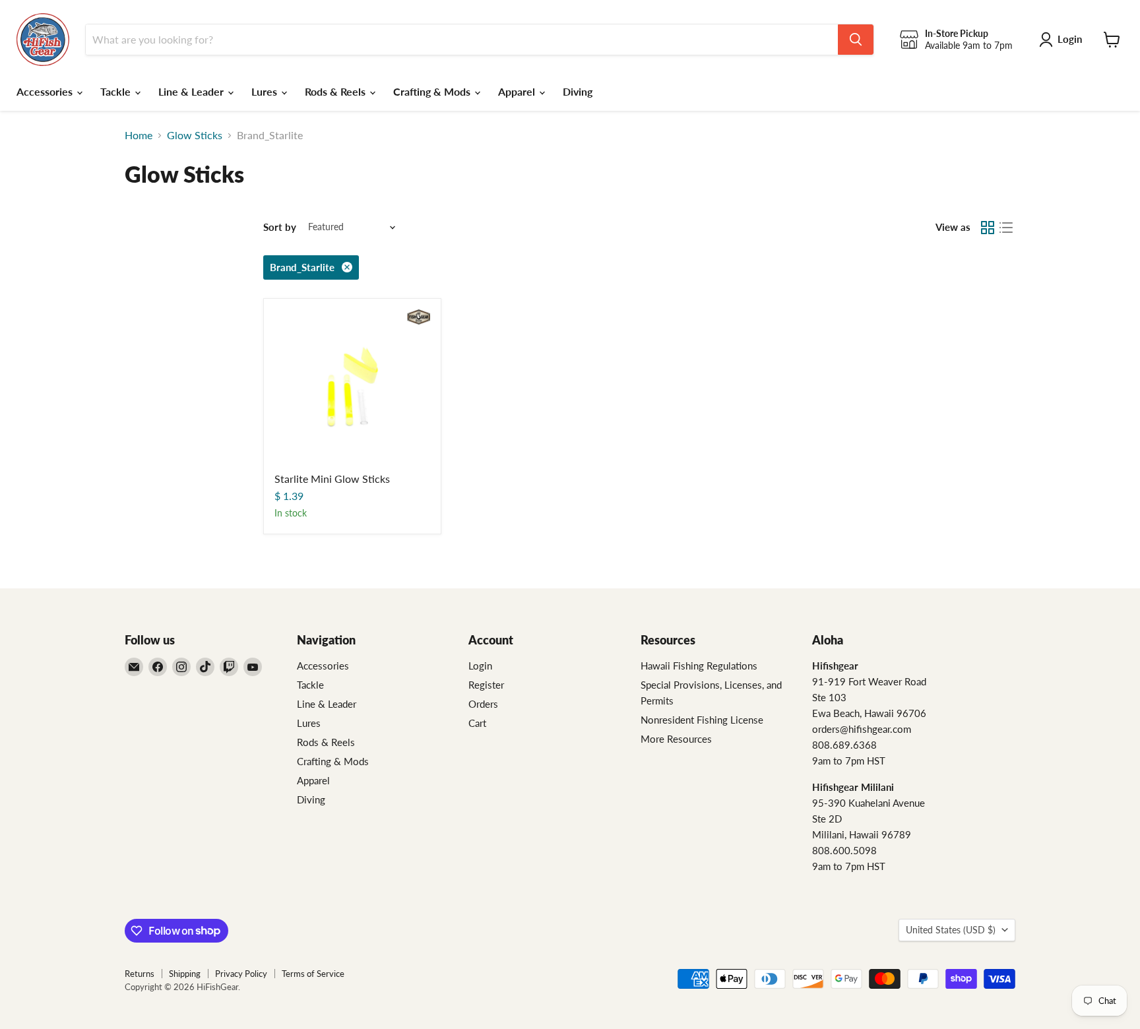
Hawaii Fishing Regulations (699, 665)
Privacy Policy (241, 973)
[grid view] (987, 227)
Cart (477, 723)
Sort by (279, 227)
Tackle (116, 91)
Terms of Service (313, 973)
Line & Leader (192, 91)
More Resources (676, 739)
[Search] (855, 39)
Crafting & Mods (433, 91)
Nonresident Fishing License (702, 720)
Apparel (518, 91)
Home (138, 135)
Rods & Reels (336, 91)
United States (951, 929)
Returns (139, 973)
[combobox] (462, 39)
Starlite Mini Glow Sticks (332, 478)
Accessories (45, 91)
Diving (577, 91)
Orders (483, 704)
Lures (265, 91)
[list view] (1006, 227)
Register (486, 685)
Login (480, 665)
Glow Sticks (194, 135)
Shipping (185, 973)
